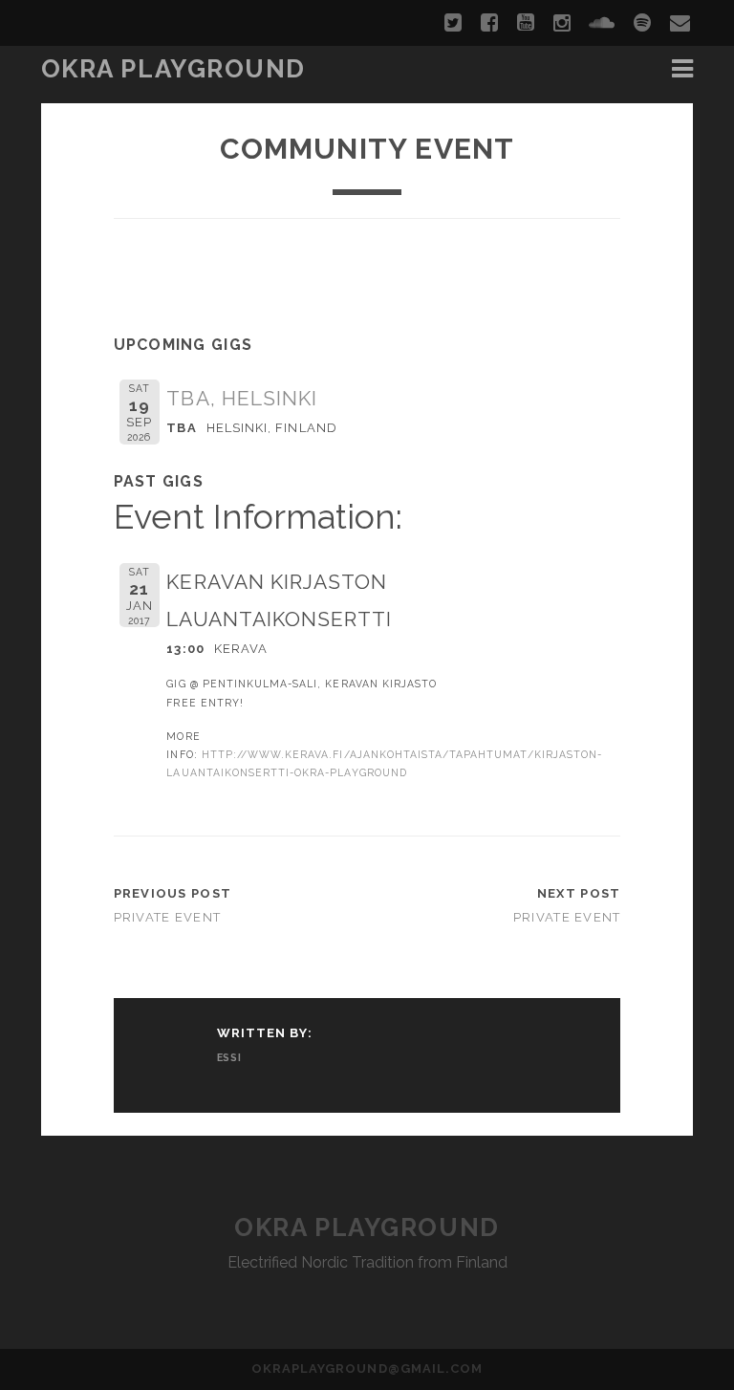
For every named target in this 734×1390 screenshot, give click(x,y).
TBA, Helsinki (241, 398)
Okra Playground (173, 68)
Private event (168, 917)
